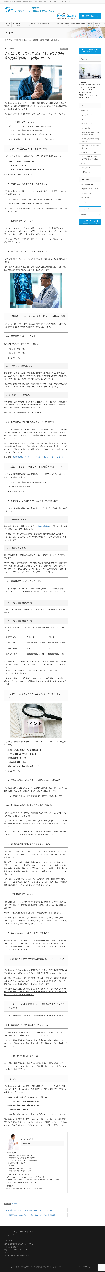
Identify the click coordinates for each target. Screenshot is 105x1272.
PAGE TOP (100, 1232)
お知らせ (85, 110)
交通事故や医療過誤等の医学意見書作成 (90, 140)
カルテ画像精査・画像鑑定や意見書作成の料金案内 (90, 158)
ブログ (84, 163)
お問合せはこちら (91, 16)
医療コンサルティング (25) (90, 189)
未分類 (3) (85, 202)
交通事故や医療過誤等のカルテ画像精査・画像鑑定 (90, 133)
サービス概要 (86, 128)
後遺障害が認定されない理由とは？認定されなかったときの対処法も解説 (31, 1215)
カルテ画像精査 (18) (88, 184)
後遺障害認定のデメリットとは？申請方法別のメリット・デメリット (38, 457)
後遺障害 (63, 48)
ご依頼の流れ (86, 168)
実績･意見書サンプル (89, 152)
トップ (84, 119)
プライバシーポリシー (89, 115)
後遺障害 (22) (86, 193)
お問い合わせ (86, 172)
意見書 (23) (85, 197)
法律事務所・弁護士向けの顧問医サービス (90, 147)
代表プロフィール (87, 123)
